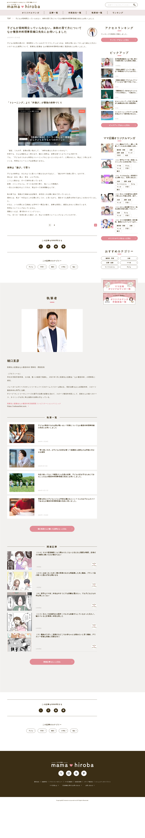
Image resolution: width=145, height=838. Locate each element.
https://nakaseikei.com (17, 406)
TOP (9, 18)
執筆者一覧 (97, 12)
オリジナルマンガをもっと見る (119, 238)
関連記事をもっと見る (52, 662)
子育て (42, 267)
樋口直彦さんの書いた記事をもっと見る (52, 529)
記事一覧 (54, 12)
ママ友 (119, 166)
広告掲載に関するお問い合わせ (71, 785)
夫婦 (131, 150)
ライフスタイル (122, 184)
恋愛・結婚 (120, 153)
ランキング (118, 12)
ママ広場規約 (68, 781)
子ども (31, 267)
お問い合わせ (89, 785)
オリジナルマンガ (30, 12)
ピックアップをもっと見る (119, 125)
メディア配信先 (88, 781)
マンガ (130, 153)
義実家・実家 (121, 150)
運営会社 (36, 781)
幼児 (126, 155)
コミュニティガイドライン (103, 781)
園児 (52, 267)
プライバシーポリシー (55, 781)
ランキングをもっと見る (119, 40)
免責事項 (44, 781)
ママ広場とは (53, 785)
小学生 (63, 267)
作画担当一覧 (75, 12)
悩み (74, 267)
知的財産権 (78, 781)
